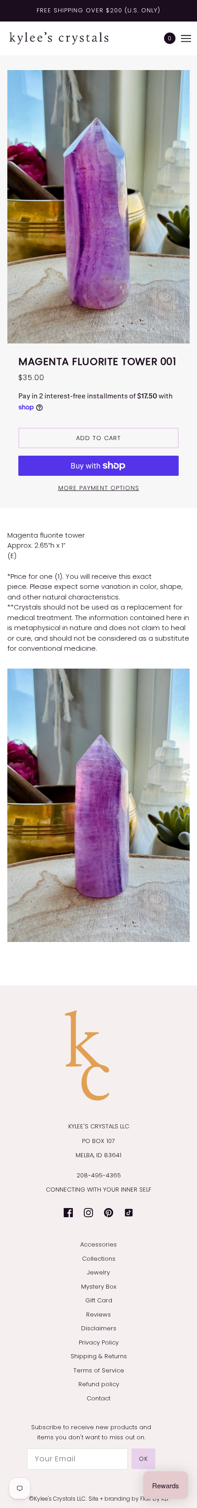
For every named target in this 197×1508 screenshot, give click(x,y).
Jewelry (98, 1272)
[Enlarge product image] (98, 206)
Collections (98, 1258)
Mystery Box (98, 1286)
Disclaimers (98, 1328)
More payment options (98, 488)
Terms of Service (98, 1370)
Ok (143, 1458)
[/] (68, 38)
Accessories (98, 1244)
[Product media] (98, 805)
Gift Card (98, 1300)
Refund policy (98, 1384)
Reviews (98, 1314)
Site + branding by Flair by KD (128, 1499)
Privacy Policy (99, 1342)
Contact (98, 1398)
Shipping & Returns (99, 1356)
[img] (68, 1212)
